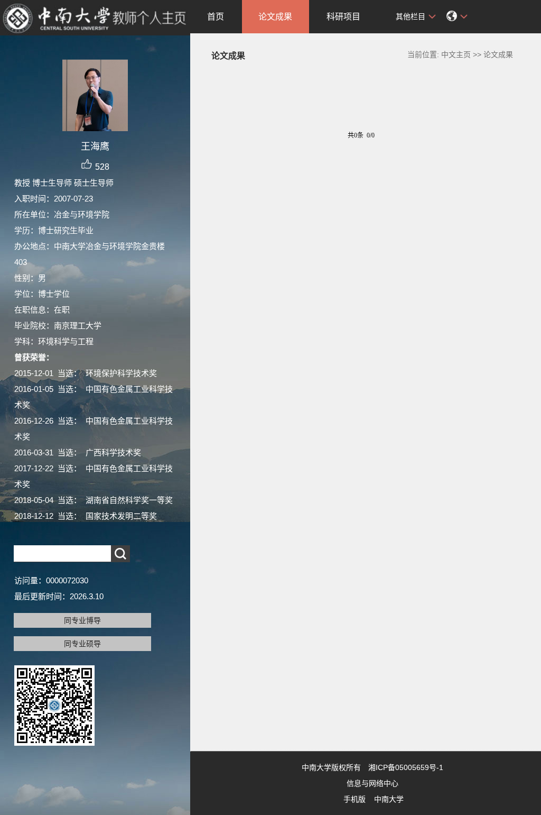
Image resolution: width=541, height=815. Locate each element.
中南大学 (389, 799)
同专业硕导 (82, 643)
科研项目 (343, 16)
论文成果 (275, 16)
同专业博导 (82, 620)
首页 (215, 16)
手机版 (354, 799)
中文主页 (456, 54)
